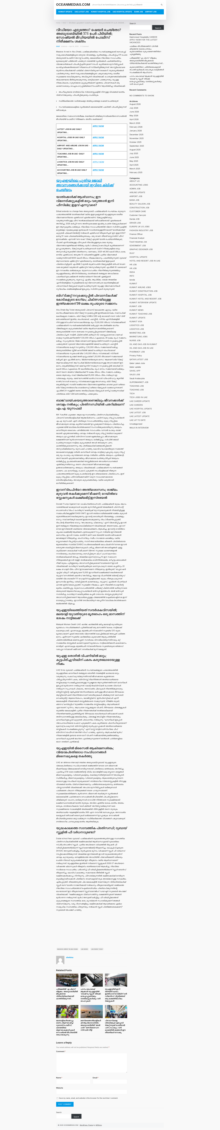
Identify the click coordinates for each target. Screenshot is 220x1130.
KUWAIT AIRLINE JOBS (140, 287)
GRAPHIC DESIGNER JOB (141, 249)
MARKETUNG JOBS (138, 336)
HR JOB (133, 264)
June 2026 (134, 112)
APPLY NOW (98, 162)
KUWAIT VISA (135, 321)
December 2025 (136, 134)
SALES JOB (134, 374)
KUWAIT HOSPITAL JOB (100, 12)
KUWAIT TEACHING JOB (140, 314)
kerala (132, 280)
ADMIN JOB (134, 188)
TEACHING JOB (136, 386)
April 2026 (134, 119)
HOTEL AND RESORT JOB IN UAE (144, 261)
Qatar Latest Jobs (137, 363)
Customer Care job (137, 215)
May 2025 (133, 161)
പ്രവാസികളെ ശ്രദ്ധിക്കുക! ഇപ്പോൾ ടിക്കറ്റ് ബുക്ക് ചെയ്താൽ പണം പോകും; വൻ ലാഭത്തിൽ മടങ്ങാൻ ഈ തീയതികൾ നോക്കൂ (115, 1026)
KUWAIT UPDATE (65, 12)
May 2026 (133, 115)
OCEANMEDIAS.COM (73, 5)
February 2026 (135, 127)
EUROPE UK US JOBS (139, 226)
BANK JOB (138, 12)
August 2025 (134, 150)
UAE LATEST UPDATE (139, 416)
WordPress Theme (86, 1125)
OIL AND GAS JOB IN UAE (141, 348)
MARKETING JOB (137, 333)
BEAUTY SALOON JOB (139, 204)
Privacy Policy (135, 355)
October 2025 (135, 142)
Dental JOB (134, 219)
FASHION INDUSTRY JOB (141, 230)
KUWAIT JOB (135, 306)
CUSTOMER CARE (137, 211)
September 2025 (136, 146)
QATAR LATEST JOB (138, 359)
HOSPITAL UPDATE (138, 257)
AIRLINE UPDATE (137, 192)
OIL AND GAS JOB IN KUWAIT (143, 344)
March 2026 (134, 123)
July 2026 (133, 108)
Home (58, 23)
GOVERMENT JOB (137, 245)
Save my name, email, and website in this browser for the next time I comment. (88, 1098)
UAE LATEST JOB (82, 12)
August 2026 (135, 104)
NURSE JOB (134, 340)
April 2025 (133, 165)
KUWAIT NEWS (136, 310)
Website (59, 1088)
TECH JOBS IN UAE (138, 397)
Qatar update (135, 367)
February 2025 (135, 172)
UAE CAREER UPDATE (139, 401)
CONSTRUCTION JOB (139, 207)
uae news (84, 949)
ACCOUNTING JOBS (138, 185)
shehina (64, 46)
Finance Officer (136, 234)
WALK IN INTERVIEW (139, 428)
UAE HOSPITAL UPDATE (122, 12)
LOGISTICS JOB (136, 325)
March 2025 (134, 168)
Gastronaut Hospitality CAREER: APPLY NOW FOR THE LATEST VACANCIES (143, 39)
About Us (62, 17)
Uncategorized (135, 424)
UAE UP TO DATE (137, 420)
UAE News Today (97, 949)
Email (95, 1078)
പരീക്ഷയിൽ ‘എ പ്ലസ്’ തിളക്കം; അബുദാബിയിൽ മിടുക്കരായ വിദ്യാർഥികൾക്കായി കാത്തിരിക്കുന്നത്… (146, 60)
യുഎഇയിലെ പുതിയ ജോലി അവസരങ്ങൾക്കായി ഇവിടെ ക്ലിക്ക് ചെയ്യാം (85, 185)
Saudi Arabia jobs (137, 378)
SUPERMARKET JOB (138, 382)
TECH (132, 393)
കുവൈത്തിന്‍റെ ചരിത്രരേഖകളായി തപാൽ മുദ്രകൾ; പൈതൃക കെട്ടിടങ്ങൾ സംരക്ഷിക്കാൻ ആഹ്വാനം (146, 69)
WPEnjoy (99, 1125)
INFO (131, 276)
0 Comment (84, 46)
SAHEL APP (134, 371)
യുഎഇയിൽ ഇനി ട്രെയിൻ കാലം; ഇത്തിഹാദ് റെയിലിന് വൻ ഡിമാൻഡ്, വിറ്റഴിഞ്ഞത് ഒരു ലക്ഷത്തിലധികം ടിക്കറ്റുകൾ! (116, 995)
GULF (64, 23)
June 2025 (134, 157)
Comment (61, 1051)
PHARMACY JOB (137, 352)
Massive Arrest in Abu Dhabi (67, 949)
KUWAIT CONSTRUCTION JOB (143, 291)
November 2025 (136, 138)
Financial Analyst (136, 238)
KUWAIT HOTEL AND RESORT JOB (145, 299)
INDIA (132, 272)
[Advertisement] (91, 930)
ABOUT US (134, 181)
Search (132, 23)
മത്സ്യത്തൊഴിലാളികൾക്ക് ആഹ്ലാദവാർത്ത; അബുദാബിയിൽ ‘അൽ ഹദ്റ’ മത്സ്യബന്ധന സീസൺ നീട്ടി (91, 1025)
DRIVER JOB (135, 223)
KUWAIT (133, 283)
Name (59, 1078)
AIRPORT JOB (151, 12)
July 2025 (133, 153)
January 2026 (135, 131)
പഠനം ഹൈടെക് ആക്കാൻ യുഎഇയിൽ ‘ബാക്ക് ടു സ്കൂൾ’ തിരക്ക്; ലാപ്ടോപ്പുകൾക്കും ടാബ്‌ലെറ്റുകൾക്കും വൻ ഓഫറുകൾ (91, 995)
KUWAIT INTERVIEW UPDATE (143, 302)
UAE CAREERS (136, 405)
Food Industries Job (138, 242)
